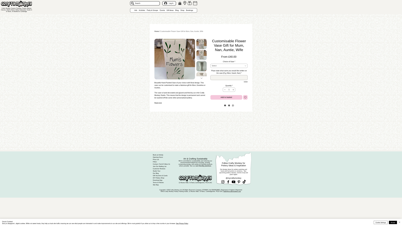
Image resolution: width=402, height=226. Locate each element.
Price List (156, 159)
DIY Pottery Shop (158, 178)
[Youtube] (233, 182)
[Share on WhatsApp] (233, 105)
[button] (179, 3)
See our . (201, 166)
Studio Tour (156, 171)
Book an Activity (158, 155)
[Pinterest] (239, 182)
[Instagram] (223, 182)
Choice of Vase (229, 61)
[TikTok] (244, 182)
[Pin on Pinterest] (229, 105)
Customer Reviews (159, 169)
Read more (158, 103)
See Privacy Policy (182, 223)
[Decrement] (224, 90)
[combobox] (229, 66)
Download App (157, 180)
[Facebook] (228, 182)
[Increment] (233, 90)
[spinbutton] (229, 90)
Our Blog (156, 173)
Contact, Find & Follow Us (161, 164)
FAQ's (155, 162)
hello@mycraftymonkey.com (232, 191)
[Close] (399, 222)
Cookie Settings (381, 222)
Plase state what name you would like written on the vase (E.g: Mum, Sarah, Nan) (229, 72)
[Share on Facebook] (225, 105)
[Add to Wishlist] (245, 97)
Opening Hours (158, 157)
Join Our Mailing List (159, 166)
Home (156, 31)
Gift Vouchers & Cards (160, 175)
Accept (393, 222)
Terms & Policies (158, 182)
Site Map (156, 185)
